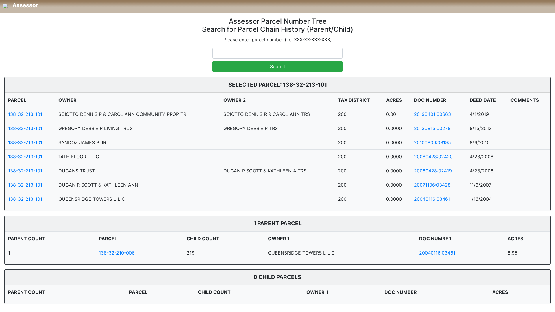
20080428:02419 (433, 171)
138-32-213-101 (25, 114)
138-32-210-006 (117, 253)
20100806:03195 (432, 142)
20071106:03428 (432, 185)
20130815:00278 (432, 128)
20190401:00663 (432, 114)
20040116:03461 (432, 199)
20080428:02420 (433, 156)
